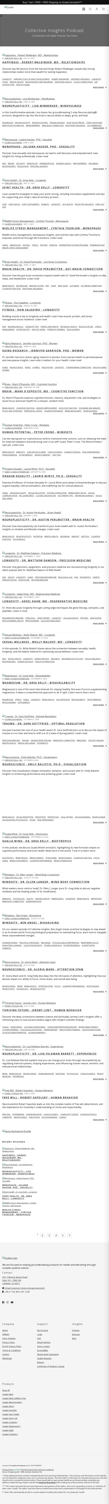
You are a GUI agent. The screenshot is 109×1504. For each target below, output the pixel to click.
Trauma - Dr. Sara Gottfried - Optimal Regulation (43, 723)
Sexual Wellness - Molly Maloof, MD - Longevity (42, 642)
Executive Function (68, 408)
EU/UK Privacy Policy (11, 1346)
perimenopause (47, 163)
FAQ (39, 1338)
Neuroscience (9, 986)
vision (33, 820)
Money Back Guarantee (48, 1354)
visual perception (25, 817)
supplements (24, 702)
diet (47, 285)
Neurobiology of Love (72, 658)
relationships (9, 166)
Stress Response (94, 122)
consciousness (88, 1073)
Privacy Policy (8, 1342)
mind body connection (13, 901)
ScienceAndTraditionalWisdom (62, 1027)
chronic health (42, 898)
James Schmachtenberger (17, 472)
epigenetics (85, 577)
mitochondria (32, 620)
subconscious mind (36, 452)
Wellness (55, 658)
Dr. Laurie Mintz (26, 495)
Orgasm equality (18, 493)
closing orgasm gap (46, 495)
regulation (23, 166)
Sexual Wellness (93, 658)
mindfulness (58, 898)
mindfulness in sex (77, 493)
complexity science (69, 1114)
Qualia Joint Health (10, 1414)
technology (22, 989)
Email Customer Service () (25, 1288)
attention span (45, 986)
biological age (65, 577)
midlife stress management (15, 248)
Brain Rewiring (33, 125)
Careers (5, 1354)
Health (11, 577)
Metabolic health (68, 326)
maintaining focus (89, 942)
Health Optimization (44, 661)
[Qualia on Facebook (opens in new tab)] (3, 1302)
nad (4, 163)
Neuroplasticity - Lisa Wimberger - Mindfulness (42, 105)
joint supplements (31, 204)
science (62, 1117)
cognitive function (11, 288)
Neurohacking (90, 411)
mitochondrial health (13, 620)
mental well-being (27, 743)
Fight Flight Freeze (76, 122)
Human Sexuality (25, 661)
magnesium (7, 122)
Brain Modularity (73, 411)
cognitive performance (41, 860)
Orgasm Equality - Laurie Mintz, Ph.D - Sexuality (42, 476)
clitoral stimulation (57, 493)
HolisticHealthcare (91, 1029)
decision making (83, 817)
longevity (7, 79)
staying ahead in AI (53, 945)
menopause (32, 163)
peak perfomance (45, 820)
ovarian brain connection (78, 367)
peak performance (91, 452)
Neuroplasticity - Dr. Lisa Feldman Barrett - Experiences (49, 1053)
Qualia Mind (51, 858)
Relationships (9, 661)
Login (39, 1334)
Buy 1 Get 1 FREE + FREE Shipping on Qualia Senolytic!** (52, 2)
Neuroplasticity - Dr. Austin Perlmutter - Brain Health (48, 519)
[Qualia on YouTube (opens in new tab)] (12, 1302)
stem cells (30, 618)
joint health (15, 204)
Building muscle (16, 326)
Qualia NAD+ (8, 1406)
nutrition (38, 536)
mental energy (37, 858)
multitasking (93, 986)
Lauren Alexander (13, 142)
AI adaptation (88, 945)
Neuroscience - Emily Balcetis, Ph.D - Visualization (44, 764)
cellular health (71, 618)
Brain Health (8, 408)
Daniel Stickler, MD (14, 1006)
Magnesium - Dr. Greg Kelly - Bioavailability (38, 682)
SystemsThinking (10, 1029)
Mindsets (6, 898)
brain (20, 986)
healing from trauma (41, 740)
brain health (48, 699)
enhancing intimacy (84, 495)
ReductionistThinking (70, 1029)
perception (40, 817)
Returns (40, 1362)
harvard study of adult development (32, 79)
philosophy (34, 1117)
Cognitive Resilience (53, 411)
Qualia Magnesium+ (11, 1426)
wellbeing (93, 163)
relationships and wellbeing (39, 82)
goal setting (67, 817)
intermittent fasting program (74, 245)
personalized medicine (46, 577)
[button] (83, 9)
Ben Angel (46, 942)
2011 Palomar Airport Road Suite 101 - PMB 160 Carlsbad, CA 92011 (14, 1280)
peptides (84, 618)
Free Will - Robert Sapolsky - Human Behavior (40, 1097)
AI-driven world (10, 942)
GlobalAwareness (37, 1032)
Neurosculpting (40, 122)
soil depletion (63, 699)
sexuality (20, 163)
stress (35, 245)
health (30, 898)
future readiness (71, 945)
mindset (76, 536)
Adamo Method (41, 658)
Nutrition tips (23, 329)
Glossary (76, 1334)
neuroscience (16, 367)
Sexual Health (15, 658)
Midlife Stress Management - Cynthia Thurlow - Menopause (51, 228)
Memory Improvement (46, 408)
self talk (56, 455)
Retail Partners (44, 1342)
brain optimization (63, 860)
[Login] (96, 9)
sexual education (36, 493)
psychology (19, 898)
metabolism (22, 285)
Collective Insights (33, 945)
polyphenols (19, 539)
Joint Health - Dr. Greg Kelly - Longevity (36, 187)
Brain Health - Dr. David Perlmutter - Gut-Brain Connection (52, 269)
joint (4, 204)
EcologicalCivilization (31, 1029)
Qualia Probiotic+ (10, 1434)
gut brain (74, 285)
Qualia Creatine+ (10, 1422)
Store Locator (43, 1346)
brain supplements (19, 860)
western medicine (39, 580)
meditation (96, 898)
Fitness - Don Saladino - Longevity (31, 309)
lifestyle (85, 536)
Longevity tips (32, 326)
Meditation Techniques (13, 125)
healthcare (24, 580)
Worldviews (16, 1027)
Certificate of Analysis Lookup (50, 1366)
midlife (11, 163)
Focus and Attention (12, 411)
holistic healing (96, 740)
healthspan (47, 367)
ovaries (36, 367)
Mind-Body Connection (53, 125)
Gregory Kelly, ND (13, 58)
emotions (60, 1073)
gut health (67, 204)
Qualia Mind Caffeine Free (14, 1398)
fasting (26, 245)
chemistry (7, 1117)
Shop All (6, 1390)
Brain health (8, 285)
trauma (25, 740)
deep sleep (63, 285)
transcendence (9, 455)
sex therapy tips (66, 495)
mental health (17, 82)
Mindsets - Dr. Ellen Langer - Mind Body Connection (46, 882)
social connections (83, 82)
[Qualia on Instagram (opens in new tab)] (8, 1302)
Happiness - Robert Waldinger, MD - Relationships (43, 62)
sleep (53, 285)
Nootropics (8, 858)
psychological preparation (65, 942)
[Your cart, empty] (103, 9)
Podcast (75, 1330)
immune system (36, 285)
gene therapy (43, 618)
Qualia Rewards (44, 1358)
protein (44, 245)
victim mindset (26, 455)
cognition (70, 898)
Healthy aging (39, 329)
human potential (72, 452)
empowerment (80, 163)
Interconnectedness (88, 1027)
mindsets (20, 452)
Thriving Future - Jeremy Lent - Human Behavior (42, 1010)
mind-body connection (64, 740)
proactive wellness (84, 204)
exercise (53, 245)
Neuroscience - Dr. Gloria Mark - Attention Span (42, 969)
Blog (74, 1338)
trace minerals (94, 699)
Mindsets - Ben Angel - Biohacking (30, 922)
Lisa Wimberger (94, 125)
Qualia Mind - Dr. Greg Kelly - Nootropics (36, 841)
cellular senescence (50, 620)
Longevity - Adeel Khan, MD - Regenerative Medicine (45, 601)
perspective (53, 817)
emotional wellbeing (32, 288)
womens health (64, 163)
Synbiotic (6, 948)
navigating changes (12, 945)
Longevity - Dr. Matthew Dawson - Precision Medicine (46, 560)
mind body (82, 740)
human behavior (33, 901)
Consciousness (55, 452)
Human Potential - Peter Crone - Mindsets (37, 432)
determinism (18, 1114)
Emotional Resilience (75, 125)
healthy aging (23, 84)
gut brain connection (91, 285)
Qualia (5, 1027)
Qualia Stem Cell (9, 1418)
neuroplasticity (24, 536)
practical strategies (29, 942)
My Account (42, 1330)
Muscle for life (86, 326)
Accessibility (42, 1350)
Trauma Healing (57, 122)
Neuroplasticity (23, 122)
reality (100, 1073)
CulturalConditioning (35, 1027)
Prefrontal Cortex (33, 411)
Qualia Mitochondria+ (12, 1402)
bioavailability (79, 699)
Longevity (28, 658)
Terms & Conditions (11, 1350)
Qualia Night (8, 1430)
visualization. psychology (15, 820)
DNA (76, 577)
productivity (8, 989)
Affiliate (5, 1334)
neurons (6, 1076)
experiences (18, 1076)
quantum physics (88, 1114)
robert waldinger (60, 79)
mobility (45, 204)
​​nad (4, 326)
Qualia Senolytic (9, 1410)
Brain (5, 1073)
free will (6, 1114)
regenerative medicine (13, 618)
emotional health (63, 82)
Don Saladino (73, 329)
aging (5, 245)
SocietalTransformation (14, 1032)
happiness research (80, 79)
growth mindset (42, 455)
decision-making (50, 1117)
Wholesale (7, 1358)
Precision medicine (11, 740)
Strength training (56, 329)
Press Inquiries (9, 1338)
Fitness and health (50, 326)
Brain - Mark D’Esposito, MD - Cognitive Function (43, 391)
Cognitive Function (25, 408)
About (5, 1330)
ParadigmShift (51, 1029)
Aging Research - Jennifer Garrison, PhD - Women (43, 350)
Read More (98, 87)
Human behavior (34, 1114)
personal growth (39, 166)
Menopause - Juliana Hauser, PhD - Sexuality (38, 146)
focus (96, 858)
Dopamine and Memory (89, 408)
